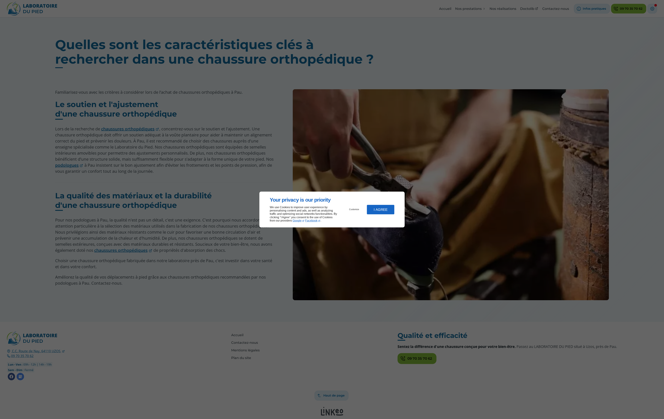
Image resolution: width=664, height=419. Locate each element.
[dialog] (332, 209)
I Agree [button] (381, 209)
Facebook (311, 220)
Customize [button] (354, 209)
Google (297, 220)
